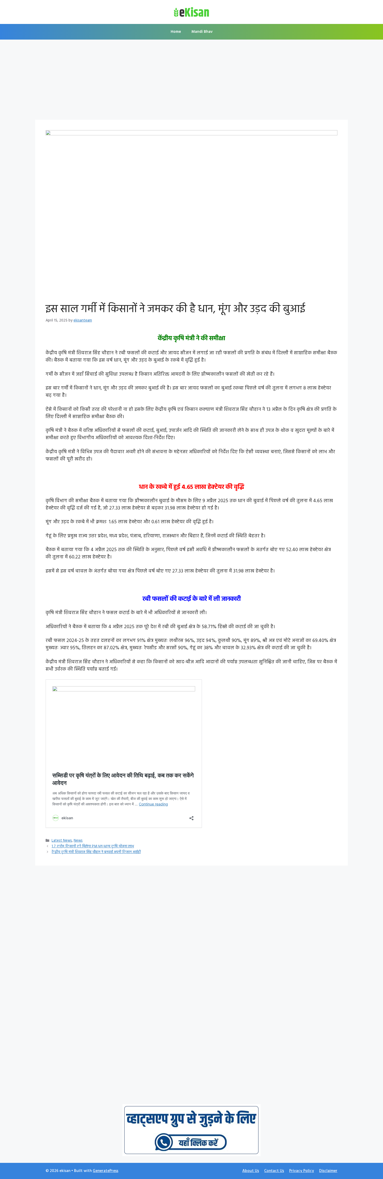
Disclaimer (328, 1171)
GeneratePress (105, 1171)
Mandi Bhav (202, 32)
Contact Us (274, 1171)
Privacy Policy (301, 1171)
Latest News (62, 841)
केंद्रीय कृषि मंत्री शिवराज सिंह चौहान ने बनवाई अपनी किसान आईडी (96, 852)
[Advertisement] (191, 81)
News (78, 841)
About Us (250, 1171)
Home (176, 32)
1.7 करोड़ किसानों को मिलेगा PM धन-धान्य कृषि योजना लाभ (93, 846)
